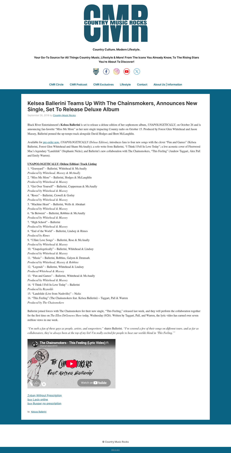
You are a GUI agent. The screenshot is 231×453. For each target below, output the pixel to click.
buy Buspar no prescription (44, 403)
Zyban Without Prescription (45, 395)
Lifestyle (125, 84)
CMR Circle (56, 84)
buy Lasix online (38, 399)
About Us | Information (168, 84)
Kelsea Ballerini (38, 411)
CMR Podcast (78, 84)
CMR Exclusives (103, 84)
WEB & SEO (115, 450)
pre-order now (51, 142)
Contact (142, 84)
